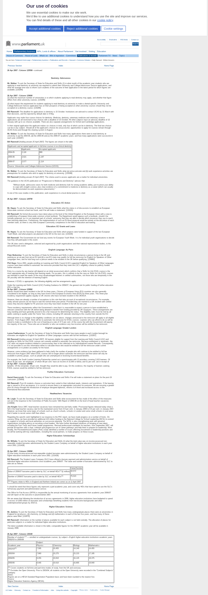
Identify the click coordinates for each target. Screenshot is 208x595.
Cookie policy (94, 590)
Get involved (80, 51)
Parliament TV (105, 56)
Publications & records (87, 56)
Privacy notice (84, 590)
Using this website (62, 590)
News (115, 56)
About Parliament (65, 51)
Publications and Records (59, 60)
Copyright (74, 590)
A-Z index (9, 590)
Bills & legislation (57, 56)
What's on (44, 56)
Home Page (109, 66)
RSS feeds (124, 40)
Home (9, 51)
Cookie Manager (105, 590)
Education (101, 51)
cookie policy (105, 20)
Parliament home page (23, 60)
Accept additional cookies (45, 28)
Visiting (92, 51)
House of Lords (31, 56)
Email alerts (113, 40)
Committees (71, 56)
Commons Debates (83, 60)
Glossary (17, 590)
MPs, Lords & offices (46, 51)
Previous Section (15, 66)
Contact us (135, 40)
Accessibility (101, 40)
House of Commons (15, 56)
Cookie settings (113, 28)
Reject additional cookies (82, 28)
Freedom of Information (41, 590)
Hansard (72, 60)
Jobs (52, 590)
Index (61, 66)
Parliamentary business (24, 51)
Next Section (13, 586)
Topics (122, 56)
